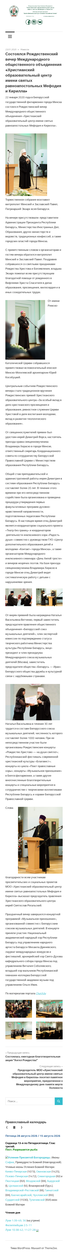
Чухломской (40, 1195)
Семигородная (46, 1176)
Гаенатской (52, 1190)
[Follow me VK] (40, 24)
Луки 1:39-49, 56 (15, 1220)
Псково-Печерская (16, 1176)
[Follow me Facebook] (28, 24)
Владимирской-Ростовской (22, 1190)
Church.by (41, 993)
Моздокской (33, 1181)
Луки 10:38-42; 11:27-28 (20, 1230)
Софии (9, 1162)
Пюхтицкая (12, 1181)
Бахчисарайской (21, 1195)
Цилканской (16, 1186)
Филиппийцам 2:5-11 (18, 1225)
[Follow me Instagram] (34, 24)
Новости (25, 49)
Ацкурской (53, 1181)
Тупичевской (37, 1200)
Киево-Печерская (16, 1171)
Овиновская (43, 1171)
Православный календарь (25, 1122)
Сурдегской (12, 1200)
